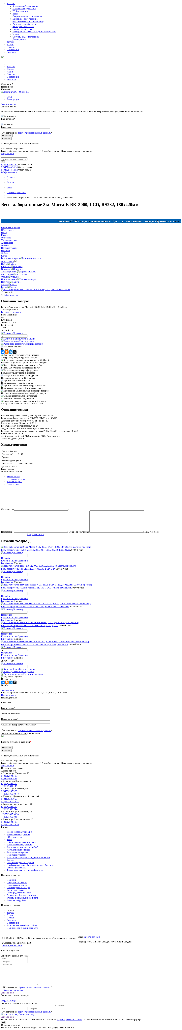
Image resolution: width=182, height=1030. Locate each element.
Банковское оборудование (25, 19)
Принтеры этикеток (22, 29)
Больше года (13, 484)
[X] (14, 352)
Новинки (11, 880)
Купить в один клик (13, 990)
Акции (10, 44)
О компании (13, 49)
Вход (9, 96)
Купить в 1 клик (27, 339)
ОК (3, 1022)
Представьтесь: (151, 532)
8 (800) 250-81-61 (9, 164)
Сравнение (22, 560)
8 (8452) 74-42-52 (9, 170)
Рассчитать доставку (33, 344)
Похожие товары (9, 279)
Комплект (6, 266)
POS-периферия (20, 11)
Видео (4, 287)
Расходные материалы (23, 26)
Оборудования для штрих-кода (27, 16)
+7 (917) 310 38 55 (10, 817)
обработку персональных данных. (34, 133)
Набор (4, 264)
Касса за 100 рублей (16, 900)
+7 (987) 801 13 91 (10, 786)
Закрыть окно (7, 153)
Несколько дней (14, 481)
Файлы (4, 284)
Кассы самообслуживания (25, 6)
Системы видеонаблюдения (26, 37)
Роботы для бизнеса (16, 867)
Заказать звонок (8, 104)
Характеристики (9, 271)
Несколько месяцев (16, 479)
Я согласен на (28, 133)
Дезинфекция (19, 39)
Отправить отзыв (35, 534)
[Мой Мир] (11, 352)
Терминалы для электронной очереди (25, 870)
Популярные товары (17, 882)
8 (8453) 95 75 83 (9, 791)
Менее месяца (13, 476)
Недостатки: (7, 532)
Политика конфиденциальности (22, 928)
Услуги (16, 34)
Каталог (11, 3)
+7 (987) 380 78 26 (10, 824)
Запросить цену (26, 1014)
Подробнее (6, 558)
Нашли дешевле (26, 341)
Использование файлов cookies (22, 925)
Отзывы (5, 277)
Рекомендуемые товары (18, 887)
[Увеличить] (35, 289)
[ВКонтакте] (3, 352)
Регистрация (13, 99)
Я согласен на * (28, 987)
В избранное (7, 563)
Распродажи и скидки (17, 885)
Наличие (5, 282)
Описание (6, 269)
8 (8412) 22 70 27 (9, 799)
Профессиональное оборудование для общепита (30, 865)
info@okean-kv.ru (9, 172)
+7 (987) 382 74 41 (10, 809)
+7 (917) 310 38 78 (10, 794)
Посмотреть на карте (12, 945)
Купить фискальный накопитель (22, 898)
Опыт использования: (11, 471)
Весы (15, 14)
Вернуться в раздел (10, 258)
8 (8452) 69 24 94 (9, 778)
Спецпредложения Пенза (19, 892)
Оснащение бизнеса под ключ (21, 895)
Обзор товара (7, 261)
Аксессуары (7, 274)
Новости (11, 47)
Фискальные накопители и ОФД (28, 21)
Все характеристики (11, 312)
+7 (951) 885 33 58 (10, 814)
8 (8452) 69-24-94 (9, 167)
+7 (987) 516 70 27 (10, 801)
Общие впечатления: (79, 532)
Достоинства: (7, 509)
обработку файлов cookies (69, 1019)
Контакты (11, 52)
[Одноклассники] (7, 352)
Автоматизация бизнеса (24, 24)
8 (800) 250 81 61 (9, 776)
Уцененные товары (16, 890)
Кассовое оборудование (24, 8)
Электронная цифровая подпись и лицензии (34, 31)
